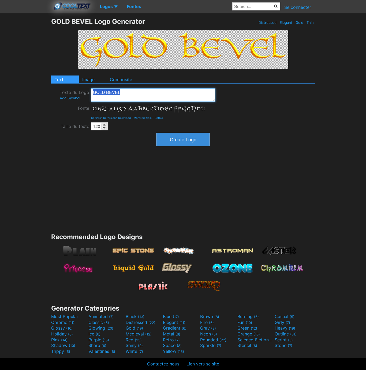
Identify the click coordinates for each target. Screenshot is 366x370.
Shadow (63, 345)
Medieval (139, 334)
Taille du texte (75, 126)
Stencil (247, 345)
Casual (284, 316)
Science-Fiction (255, 339)
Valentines (101, 351)
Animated (101, 316)
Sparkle (210, 345)
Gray (208, 328)
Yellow (173, 351)
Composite (121, 79)
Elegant (286, 22)
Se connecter (297, 7)
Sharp (97, 345)
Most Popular (64, 316)
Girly (282, 322)
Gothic (159, 117)
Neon (208, 334)
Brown (209, 316)
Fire (207, 322)
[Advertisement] (25, 97)
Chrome (62, 322)
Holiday (62, 334)
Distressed (267, 22)
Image (88, 79)
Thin (310, 22)
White (134, 351)
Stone (283, 345)
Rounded (213, 339)
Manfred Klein (143, 117)
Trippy (60, 351)
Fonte (83, 108)
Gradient (174, 328)
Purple (98, 339)
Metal (171, 334)
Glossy (62, 328)
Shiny (134, 345)
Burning (248, 316)
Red (134, 339)
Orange (248, 334)
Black (135, 316)
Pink (59, 339)
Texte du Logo (74, 95)
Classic (98, 322)
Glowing (100, 328)
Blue (171, 316)
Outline (286, 334)
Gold (299, 22)
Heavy (285, 328)
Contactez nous (163, 364)
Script (284, 339)
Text (59, 79)
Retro (171, 339)
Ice (94, 334)
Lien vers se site (202, 364)
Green (247, 328)
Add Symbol (70, 98)
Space (172, 345)
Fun (244, 322)
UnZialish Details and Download (111, 117)
